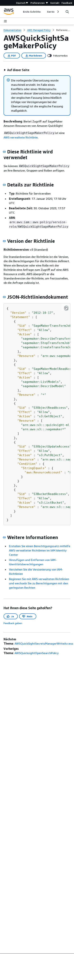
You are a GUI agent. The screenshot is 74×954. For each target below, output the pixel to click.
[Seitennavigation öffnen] (5, 21)
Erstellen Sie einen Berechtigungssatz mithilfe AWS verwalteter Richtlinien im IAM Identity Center (39, 550)
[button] (16, 70)
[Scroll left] (20, 12)
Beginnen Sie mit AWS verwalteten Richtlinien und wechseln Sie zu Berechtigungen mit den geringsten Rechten (39, 583)
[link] (63, 30)
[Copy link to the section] (4, 152)
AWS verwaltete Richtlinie (21, 137)
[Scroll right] (58, 12)
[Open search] (67, 11)
